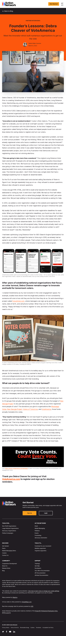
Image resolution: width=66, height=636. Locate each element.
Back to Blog (7, 11)
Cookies (32, 627)
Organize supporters (40, 550)
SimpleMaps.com (26, 602)
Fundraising (38, 535)
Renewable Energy (24, 627)
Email (36, 526)
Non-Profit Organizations (9, 526)
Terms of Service (15, 627)
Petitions (37, 530)
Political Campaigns (7, 533)
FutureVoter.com (18, 301)
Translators (38, 627)
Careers (4, 553)
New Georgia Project (14, 409)
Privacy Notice (5, 627)
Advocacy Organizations (9, 530)
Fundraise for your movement (43, 546)
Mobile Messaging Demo (9, 550)
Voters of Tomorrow (30, 409)
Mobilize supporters (40, 548)
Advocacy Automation (41, 537)
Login (46, 513)
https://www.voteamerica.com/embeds (16, 468)
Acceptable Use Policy (48, 627)
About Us (4, 566)
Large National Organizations (10, 528)
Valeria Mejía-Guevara (34, 43)
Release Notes (6, 568)
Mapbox (15, 597)
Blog (3, 570)
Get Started (54, 4)
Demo (3, 548)
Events (36, 533)
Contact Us (5, 555)
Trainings (37, 563)
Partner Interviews (33, 20)
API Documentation (40, 573)
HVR (32, 606)
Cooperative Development (9, 563)
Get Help (37, 566)
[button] (62, 4)
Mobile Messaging (40, 528)
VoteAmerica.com (11, 479)
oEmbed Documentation (41, 575)
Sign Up (29, 513)
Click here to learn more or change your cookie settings (43, 591)
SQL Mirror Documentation (42, 570)
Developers (38, 568)
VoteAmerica (46, 409)
